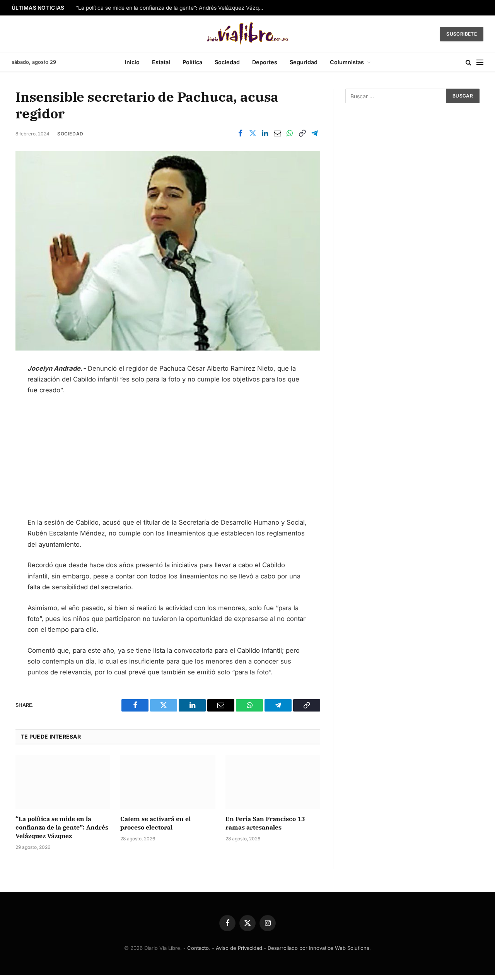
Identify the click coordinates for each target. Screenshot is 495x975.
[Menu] (479, 62)
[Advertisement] (167, 459)
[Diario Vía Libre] (248, 34)
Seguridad (303, 62)
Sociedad (227, 62)
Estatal (161, 62)
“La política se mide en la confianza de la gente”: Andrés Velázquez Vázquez (172, 8)
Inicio (132, 62)
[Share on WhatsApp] (289, 133)
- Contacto (196, 948)
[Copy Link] (302, 133)
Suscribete (461, 34)
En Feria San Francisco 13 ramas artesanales (265, 823)
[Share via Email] (277, 133)
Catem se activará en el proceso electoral (155, 823)
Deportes (264, 62)
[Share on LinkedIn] (265, 133)
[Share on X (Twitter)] (252, 133)
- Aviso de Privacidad (237, 948)
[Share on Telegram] (314, 133)
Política (192, 62)
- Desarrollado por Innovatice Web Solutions (316, 948)
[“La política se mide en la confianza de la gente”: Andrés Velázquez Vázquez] (62, 782)
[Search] (468, 62)
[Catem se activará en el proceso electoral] (167, 782)
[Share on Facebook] (240, 133)
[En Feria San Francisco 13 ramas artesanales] (272, 782)
